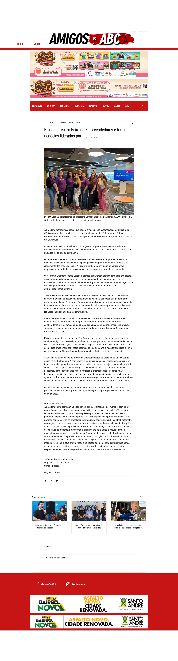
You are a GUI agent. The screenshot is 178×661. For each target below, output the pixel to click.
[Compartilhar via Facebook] (45, 480)
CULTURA (51, 106)
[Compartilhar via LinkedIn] (57, 480)
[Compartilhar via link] (63, 480)
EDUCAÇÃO (65, 106)
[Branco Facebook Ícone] (38, 584)
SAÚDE (117, 106)
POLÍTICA (105, 106)
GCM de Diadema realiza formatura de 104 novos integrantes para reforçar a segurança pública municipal (88, 526)
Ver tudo (142, 497)
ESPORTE (93, 106)
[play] (143, 75)
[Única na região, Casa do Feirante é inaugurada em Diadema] (49, 511)
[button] (89, 88)
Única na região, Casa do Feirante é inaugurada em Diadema (48, 526)
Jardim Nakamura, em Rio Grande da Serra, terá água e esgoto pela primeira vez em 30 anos (128, 526)
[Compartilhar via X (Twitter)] (51, 480)
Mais (127, 106)
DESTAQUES (37, 106)
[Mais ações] (132, 122)
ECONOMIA (79, 106)
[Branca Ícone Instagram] (68, 584)
